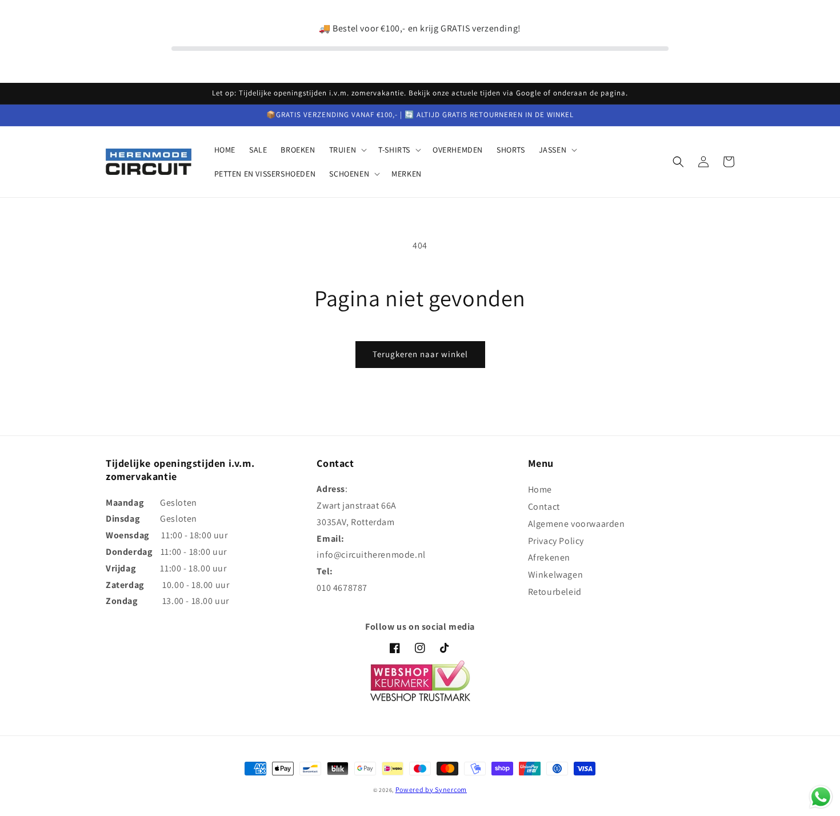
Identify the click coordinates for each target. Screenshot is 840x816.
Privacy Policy (556, 541)
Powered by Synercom (431, 789)
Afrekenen (549, 557)
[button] (347, 150)
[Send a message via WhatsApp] (820, 796)
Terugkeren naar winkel (420, 354)
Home (540, 489)
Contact (544, 507)
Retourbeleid (555, 592)
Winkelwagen (555, 575)
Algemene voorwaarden (576, 524)
